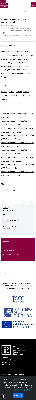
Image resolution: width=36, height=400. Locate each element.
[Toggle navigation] (33, 4)
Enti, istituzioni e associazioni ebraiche (18, 28)
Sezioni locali (26, 35)
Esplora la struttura (12, 254)
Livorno (4, 95)
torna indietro (30, 202)
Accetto (18, 395)
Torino (25, 95)
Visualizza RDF (9, 250)
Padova (4, 99)
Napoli (18, 95)
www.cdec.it (6, 357)
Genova (26, 92)
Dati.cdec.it (5, 365)
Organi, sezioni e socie (11, 35)
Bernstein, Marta (8, 190)
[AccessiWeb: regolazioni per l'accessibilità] (3, 396)
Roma (31, 95)
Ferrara (11, 92)
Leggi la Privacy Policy (21, 390)
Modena (12, 95)
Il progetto (5, 362)
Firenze (19, 92)
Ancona (4, 92)
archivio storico (7, 26)
